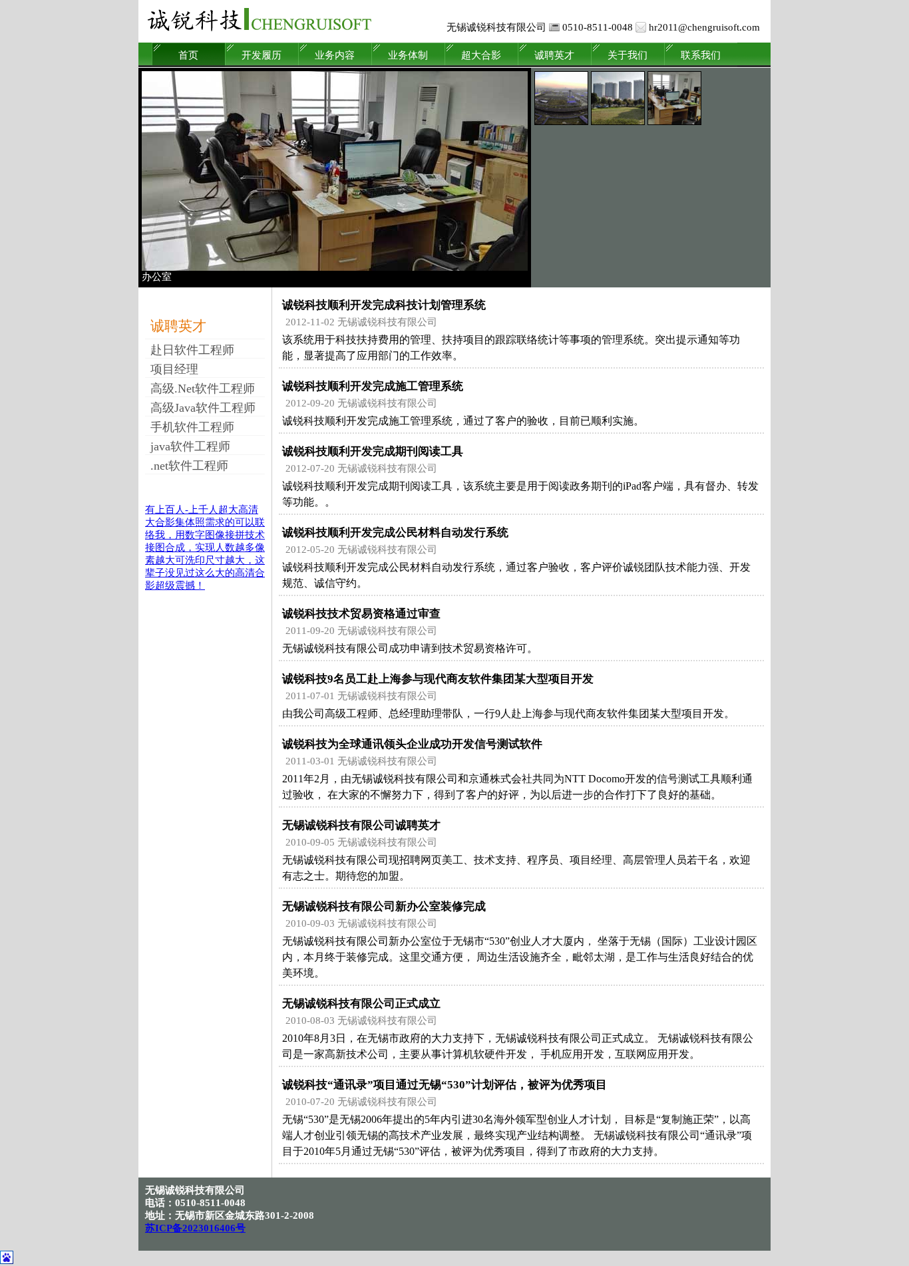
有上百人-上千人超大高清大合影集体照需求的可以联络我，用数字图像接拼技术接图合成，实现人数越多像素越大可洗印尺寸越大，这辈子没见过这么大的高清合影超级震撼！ (205, 547)
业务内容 (335, 55)
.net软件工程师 (189, 465)
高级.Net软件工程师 (202, 388)
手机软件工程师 (192, 427)
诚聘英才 (554, 55)
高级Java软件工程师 (203, 407)
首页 (188, 55)
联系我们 (701, 55)
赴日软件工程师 (192, 350)
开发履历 (261, 55)
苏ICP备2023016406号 (195, 1228)
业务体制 (408, 55)
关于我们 (627, 55)
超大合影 (481, 55)
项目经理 (174, 369)
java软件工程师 (190, 446)
